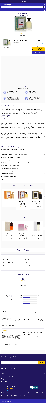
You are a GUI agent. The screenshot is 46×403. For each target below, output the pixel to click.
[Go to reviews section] (21, 34)
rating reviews (12, 386)
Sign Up (41, 362)
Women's (5, 10)
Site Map (29, 395)
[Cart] (44, 4)
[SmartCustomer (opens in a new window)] (10, 390)
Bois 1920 (21, 15)
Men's (14, 10)
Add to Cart (38, 52)
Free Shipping (42, 10)
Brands (21, 10)
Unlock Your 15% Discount (38, 49)
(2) (25, 33)
